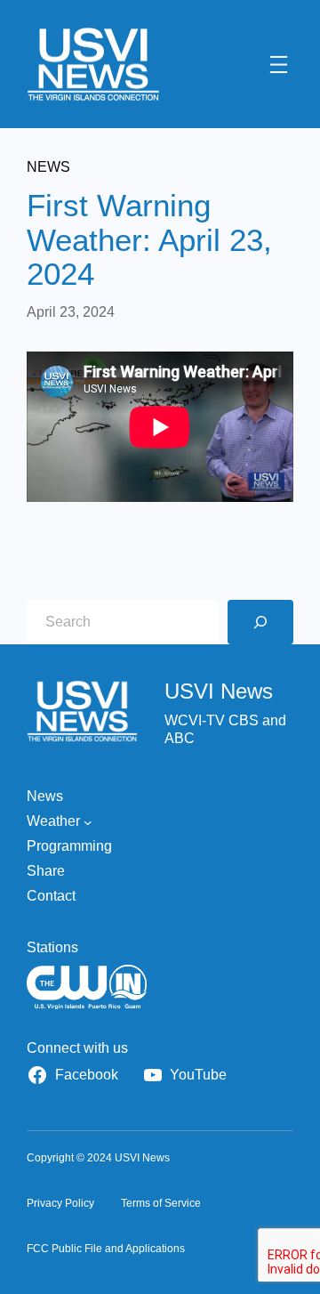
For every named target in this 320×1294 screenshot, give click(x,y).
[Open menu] (278, 64)
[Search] (260, 622)
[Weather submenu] (88, 821)
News (48, 166)
